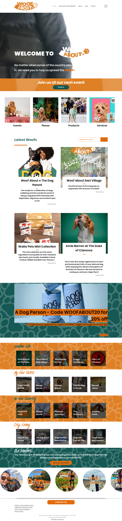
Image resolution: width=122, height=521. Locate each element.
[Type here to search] (104, 139)
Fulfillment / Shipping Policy (24, 507)
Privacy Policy (19, 511)
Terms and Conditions (22, 509)
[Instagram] (106, 6)
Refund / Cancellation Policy (24, 505)
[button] (37, 167)
